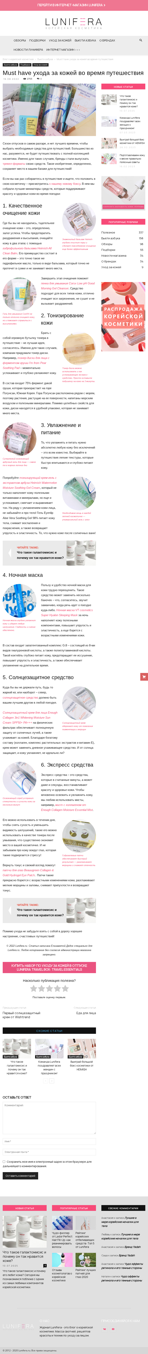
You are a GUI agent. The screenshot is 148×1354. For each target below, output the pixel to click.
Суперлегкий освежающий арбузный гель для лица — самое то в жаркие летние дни (19, 462)
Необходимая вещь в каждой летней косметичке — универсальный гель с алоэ (76, 516)
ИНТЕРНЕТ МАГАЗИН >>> (63, 49)
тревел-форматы (14, 163)
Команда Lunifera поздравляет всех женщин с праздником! (130, 123)
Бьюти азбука (85, 40)
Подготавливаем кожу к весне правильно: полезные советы (132, 159)
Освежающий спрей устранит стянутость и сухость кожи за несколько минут (19, 801)
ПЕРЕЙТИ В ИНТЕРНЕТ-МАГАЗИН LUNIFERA (70, 5)
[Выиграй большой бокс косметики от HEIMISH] (82, 1048)
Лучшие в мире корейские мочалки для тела (120, 1222)
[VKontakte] (104, 1329)
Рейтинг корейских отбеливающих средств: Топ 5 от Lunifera (85, 1240)
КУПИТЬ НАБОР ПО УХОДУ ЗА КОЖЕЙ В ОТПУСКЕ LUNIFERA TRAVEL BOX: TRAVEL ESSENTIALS (49, 967)
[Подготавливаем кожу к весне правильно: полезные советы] (109, 159)
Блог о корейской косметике (18, 59)
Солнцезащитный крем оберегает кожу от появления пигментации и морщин (77, 726)
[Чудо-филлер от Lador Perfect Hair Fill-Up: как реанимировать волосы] (62, 1223)
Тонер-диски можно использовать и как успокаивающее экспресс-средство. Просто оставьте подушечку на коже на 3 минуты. (78, 374)
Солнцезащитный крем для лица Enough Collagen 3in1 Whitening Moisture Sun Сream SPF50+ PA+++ (30, 717)
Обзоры (20, 40)
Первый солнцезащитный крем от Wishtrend (21, 1015)
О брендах (107, 40)
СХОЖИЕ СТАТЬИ (49, 1031)
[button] (140, 40)
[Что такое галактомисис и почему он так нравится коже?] (17, 1048)
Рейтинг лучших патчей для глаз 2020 (86, 1273)
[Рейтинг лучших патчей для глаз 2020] (86, 1260)
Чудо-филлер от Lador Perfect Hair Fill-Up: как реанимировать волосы (62, 1240)
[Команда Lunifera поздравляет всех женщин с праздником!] (49, 1048)
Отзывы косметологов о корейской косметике (62, 1275)
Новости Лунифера (28, 49)
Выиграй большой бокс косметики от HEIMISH (81, 1065)
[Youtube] (113, 1329)
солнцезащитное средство (20, 697)
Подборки (37, 40)
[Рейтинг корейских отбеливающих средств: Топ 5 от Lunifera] (86, 1223)
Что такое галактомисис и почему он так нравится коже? (129, 101)
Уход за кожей (60, 40)
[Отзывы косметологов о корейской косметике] (62, 1260)
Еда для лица (86, 1013)
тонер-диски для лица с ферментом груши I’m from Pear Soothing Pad (26, 363)
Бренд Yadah (132, 1247)
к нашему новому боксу (64, 183)
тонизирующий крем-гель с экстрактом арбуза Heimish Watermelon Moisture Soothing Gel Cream (30, 482)
